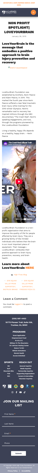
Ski (8, 366)
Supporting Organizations (25, 373)
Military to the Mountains (19, 343)
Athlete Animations (19, 350)
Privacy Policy (13, 471)
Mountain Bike (9, 371)
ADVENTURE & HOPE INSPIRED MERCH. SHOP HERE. (19, 4)
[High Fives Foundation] (9, 12)
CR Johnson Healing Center (19, 345)
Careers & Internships (25, 376)
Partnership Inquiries (25, 371)
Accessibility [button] (26, 471)
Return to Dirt (19, 348)
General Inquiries (26, 366)
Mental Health (19, 353)
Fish (8, 373)
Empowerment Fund (19, 338)
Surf (8, 368)
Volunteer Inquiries (25, 378)
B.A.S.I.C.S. (19, 340)
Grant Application (19, 335)
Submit (18, 453)
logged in (19, 304)
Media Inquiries (25, 368)
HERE (30, 267)
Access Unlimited (19, 356)
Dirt (8, 376)
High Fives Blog (20, 275)
